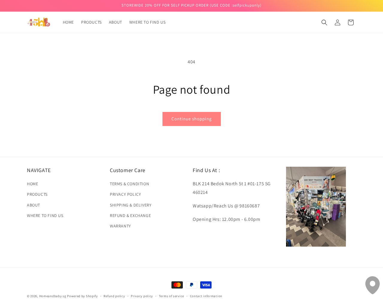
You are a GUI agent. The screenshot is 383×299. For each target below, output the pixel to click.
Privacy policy (142, 296)
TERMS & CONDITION (129, 183)
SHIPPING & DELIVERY (130, 204)
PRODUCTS (37, 194)
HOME (32, 183)
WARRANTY (120, 226)
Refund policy (114, 296)
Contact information (206, 296)
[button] (324, 22)
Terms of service (171, 296)
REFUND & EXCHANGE (130, 215)
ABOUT (33, 204)
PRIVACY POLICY (125, 194)
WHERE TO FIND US (45, 215)
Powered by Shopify (82, 296)
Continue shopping (191, 119)
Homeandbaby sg (52, 296)
